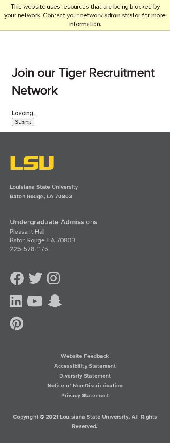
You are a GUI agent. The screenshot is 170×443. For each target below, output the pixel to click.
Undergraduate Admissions (53, 222)
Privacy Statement (85, 395)
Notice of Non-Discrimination (85, 386)
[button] (17, 279)
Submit (23, 122)
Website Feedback (85, 356)
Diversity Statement (85, 376)
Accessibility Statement (85, 366)
